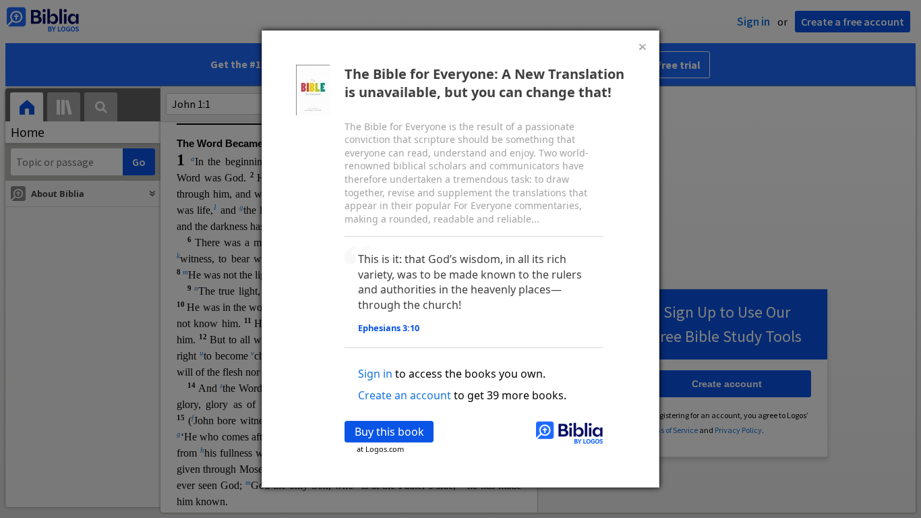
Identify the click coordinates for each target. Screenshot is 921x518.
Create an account (404, 395)
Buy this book (389, 431)
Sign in (375, 373)
